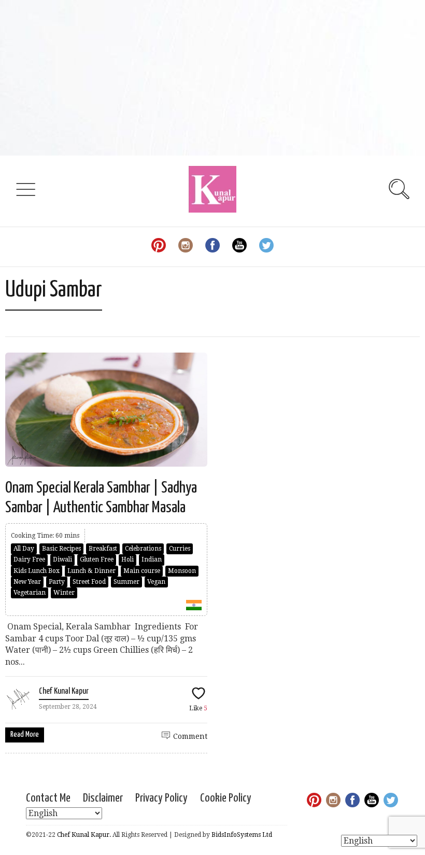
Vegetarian (29, 592)
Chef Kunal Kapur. (84, 834)
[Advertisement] (212, 77)
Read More (24, 734)
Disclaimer (103, 798)
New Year (27, 581)
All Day (23, 548)
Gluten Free (97, 559)
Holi (127, 559)
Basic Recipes (61, 548)
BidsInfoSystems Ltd (241, 834)
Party (57, 581)
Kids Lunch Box (36, 570)
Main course (141, 570)
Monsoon (182, 570)
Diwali (62, 559)
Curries (179, 548)
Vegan (156, 581)
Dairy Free (29, 559)
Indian (151, 559)
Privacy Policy (161, 798)
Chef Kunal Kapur (64, 691)
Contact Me (48, 798)
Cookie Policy (225, 798)
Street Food (89, 581)
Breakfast (103, 548)
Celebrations (143, 548)
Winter (64, 592)
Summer (126, 581)
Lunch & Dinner (91, 570)
